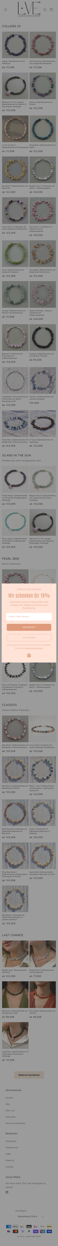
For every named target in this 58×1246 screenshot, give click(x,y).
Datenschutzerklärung (34, 648)
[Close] (53, 586)
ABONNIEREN (29, 627)
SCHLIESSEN (29, 638)
